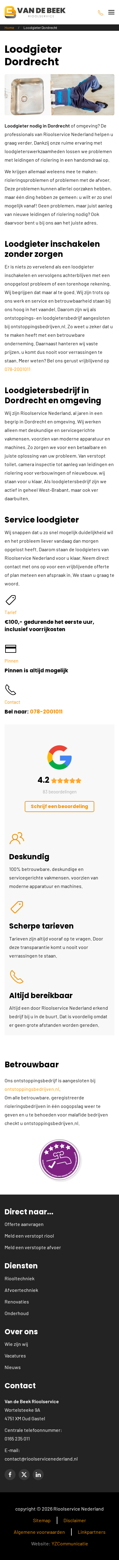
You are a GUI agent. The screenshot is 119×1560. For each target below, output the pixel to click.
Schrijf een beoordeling (59, 806)
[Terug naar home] (35, 12)
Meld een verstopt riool (29, 1235)
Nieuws (13, 1367)
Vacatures (15, 1355)
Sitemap (42, 1520)
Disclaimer (74, 1520)
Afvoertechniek (21, 1290)
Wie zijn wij (16, 1344)
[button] (111, 12)
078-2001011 (18, 369)
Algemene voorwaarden (39, 1532)
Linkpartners (92, 1532)
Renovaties (17, 1301)
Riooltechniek (19, 1278)
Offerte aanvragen (24, 1224)
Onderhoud (17, 1313)
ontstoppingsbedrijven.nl (32, 1089)
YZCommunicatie (70, 1543)
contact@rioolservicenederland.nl (41, 1458)
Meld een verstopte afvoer (33, 1247)
